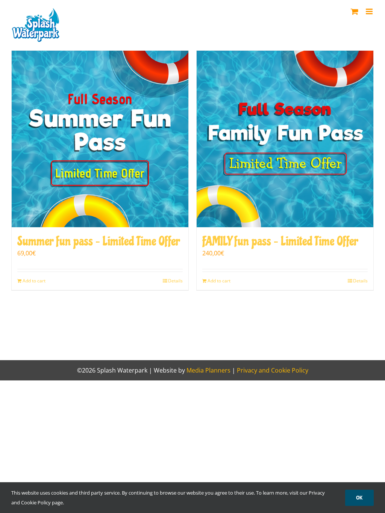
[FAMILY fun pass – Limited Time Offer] (285, 139)
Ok (359, 497)
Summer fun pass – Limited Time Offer (98, 241)
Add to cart (34, 281)
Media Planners (208, 370)
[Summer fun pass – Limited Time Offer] (100, 139)
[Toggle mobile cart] (354, 11)
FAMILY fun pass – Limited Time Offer (280, 241)
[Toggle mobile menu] (370, 11)
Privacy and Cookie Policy (272, 370)
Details (175, 281)
